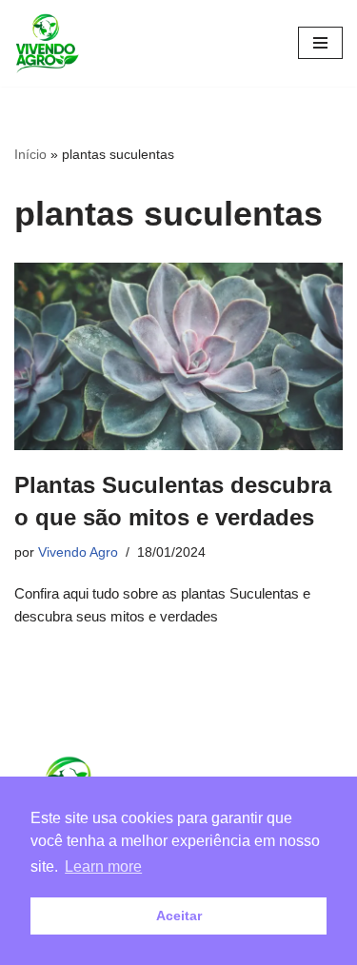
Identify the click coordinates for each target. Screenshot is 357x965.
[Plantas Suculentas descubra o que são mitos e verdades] (178, 356)
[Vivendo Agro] (46, 43)
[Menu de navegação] (320, 43)
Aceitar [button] (179, 915)
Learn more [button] (103, 866)
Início (30, 154)
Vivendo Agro (78, 552)
